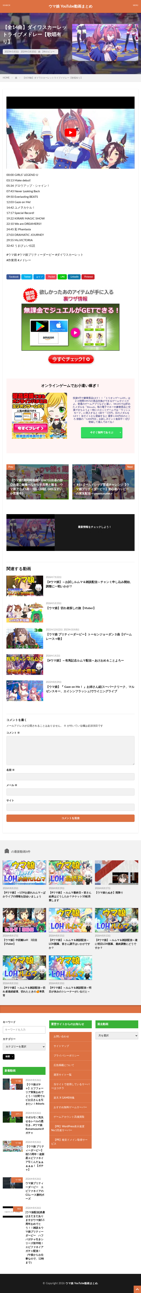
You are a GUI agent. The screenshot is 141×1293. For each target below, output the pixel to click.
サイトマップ (61, 1046)
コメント (13, 733)
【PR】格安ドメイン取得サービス (69, 1141)
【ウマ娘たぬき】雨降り (109, 892)
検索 (8, 1056)
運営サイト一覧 (63, 1074)
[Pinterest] (88, 276)
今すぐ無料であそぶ (101, 432)
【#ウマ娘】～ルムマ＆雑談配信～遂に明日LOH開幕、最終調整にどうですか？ (116, 944)
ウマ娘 (18, 1081)
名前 (10, 770)
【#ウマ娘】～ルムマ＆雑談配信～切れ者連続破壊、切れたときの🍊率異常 (24, 992)
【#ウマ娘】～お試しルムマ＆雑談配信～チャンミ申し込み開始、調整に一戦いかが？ (89, 584)
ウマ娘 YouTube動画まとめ (71, 6)
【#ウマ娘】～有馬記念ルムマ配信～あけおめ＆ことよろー (85, 660)
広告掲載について (64, 1065)
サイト (10, 800)
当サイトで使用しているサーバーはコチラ (70, 1086)
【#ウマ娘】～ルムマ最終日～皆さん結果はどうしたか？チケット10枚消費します (70, 896)
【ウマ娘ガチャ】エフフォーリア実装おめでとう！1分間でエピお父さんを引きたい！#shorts (35, 1094)
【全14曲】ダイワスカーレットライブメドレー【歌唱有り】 (53, 78)
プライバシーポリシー (66, 1055)
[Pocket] (51, 276)
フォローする (94, 532)
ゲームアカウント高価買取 (69, 1116)
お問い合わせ (61, 1036)
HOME (6, 78)
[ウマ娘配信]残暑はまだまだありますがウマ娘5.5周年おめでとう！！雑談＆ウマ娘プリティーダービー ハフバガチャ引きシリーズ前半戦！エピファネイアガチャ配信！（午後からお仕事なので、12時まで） (35, 1237)
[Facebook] (13, 276)
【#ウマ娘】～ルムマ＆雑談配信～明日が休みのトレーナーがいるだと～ (70, 990)
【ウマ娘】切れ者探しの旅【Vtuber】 (71, 608)
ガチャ (18, 1114)
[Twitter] (26, 276)
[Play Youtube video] (70, 133)
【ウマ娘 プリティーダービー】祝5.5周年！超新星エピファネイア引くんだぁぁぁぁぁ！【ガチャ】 (35, 1158)
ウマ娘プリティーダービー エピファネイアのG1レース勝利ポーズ (35, 1191)
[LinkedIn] (74, 276)
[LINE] (62, 276)
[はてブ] (39, 276)
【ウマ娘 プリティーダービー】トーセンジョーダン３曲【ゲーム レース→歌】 (89, 636)
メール (11, 785)
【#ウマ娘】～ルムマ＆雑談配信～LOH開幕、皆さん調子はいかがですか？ (69, 944)
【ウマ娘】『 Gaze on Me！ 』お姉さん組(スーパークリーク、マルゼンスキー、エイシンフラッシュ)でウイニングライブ (90, 689)
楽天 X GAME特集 (64, 1097)
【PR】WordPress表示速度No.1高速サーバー (67, 1128)
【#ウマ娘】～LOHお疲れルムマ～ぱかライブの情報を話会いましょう (24, 894)
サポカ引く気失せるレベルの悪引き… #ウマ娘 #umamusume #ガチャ (35, 1125)
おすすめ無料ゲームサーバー (70, 1107)
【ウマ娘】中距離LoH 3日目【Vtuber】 (20, 942)
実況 (19, 1209)
